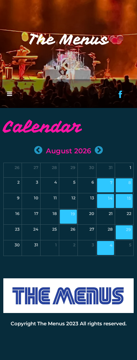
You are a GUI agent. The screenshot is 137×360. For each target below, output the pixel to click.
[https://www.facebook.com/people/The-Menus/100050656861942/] (120, 94)
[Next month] (99, 150)
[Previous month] (38, 150)
